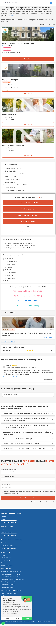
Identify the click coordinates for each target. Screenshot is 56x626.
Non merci (6, 618)
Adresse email (5, 484)
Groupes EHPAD (7, 527)
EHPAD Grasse (9, 275)
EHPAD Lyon (9, 281)
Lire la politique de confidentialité (10, 613)
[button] (3, 623)
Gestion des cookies (7, 621)
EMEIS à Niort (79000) (11, 395)
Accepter (27, 618)
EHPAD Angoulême (11, 262)
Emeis (3, 530)
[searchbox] (28, 472)
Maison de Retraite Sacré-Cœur (13, 145)
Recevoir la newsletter (28, 498)
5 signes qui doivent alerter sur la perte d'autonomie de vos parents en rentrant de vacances (27, 334)
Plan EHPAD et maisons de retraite (11, 571)
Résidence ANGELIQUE (10, 80)
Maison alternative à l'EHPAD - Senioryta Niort (18, 43)
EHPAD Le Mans (10, 278)
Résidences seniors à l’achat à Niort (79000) (28, 296)
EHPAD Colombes (10, 273)
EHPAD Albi (9, 259)
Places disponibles (7, 49)
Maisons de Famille (6, 532)
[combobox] (28, 472)
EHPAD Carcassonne (11, 270)
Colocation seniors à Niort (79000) (28, 306)
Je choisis (16, 618)
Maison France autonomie (8, 593)
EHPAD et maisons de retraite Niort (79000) (19, 243)
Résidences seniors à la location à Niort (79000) (28, 291)
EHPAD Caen (9, 267)
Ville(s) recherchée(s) (7, 477)
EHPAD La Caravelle (9, 114)
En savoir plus (28, 59)
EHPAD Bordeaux (10, 264)
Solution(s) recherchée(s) (9, 469)
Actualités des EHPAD (8, 342)
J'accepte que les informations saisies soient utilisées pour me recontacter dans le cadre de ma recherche (29, 492)
